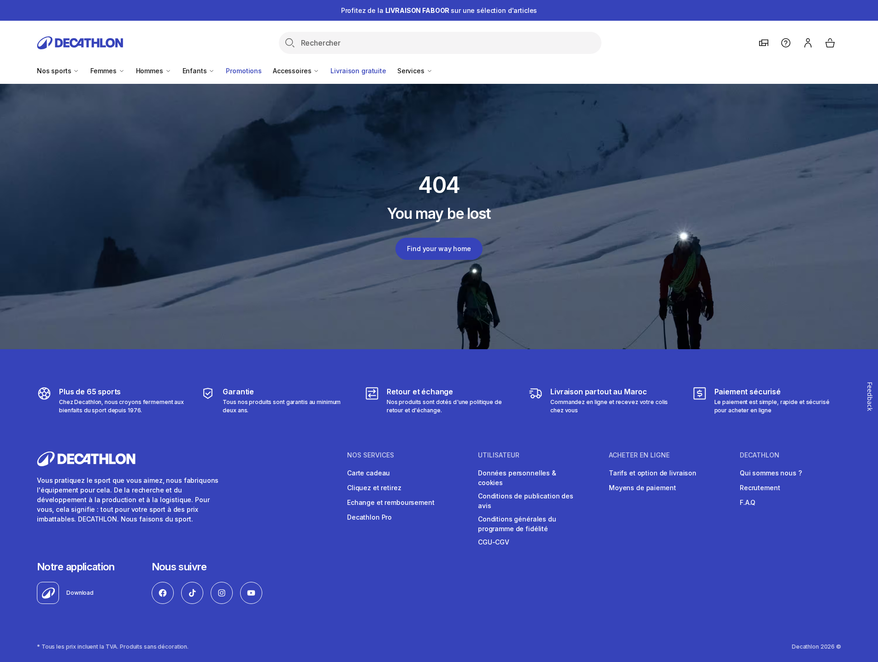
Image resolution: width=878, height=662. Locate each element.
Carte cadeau (368, 473)
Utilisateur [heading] (498, 455)
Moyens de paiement (642, 488)
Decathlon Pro (369, 517)
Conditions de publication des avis (525, 501)
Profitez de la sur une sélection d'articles (439, 10)
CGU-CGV (493, 542)
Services (411, 71)
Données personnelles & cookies (517, 477)
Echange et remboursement (391, 502)
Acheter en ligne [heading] (639, 455)
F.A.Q (747, 502)
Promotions (244, 71)
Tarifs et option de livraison (652, 473)
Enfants (196, 71)
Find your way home (439, 248)
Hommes (150, 71)
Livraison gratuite (358, 71)
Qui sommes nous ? (771, 473)
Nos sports (55, 71)
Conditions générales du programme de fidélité (517, 524)
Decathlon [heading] (759, 455)
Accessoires (293, 71)
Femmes (104, 71)
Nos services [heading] (370, 455)
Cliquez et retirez (374, 488)
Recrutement (760, 488)
